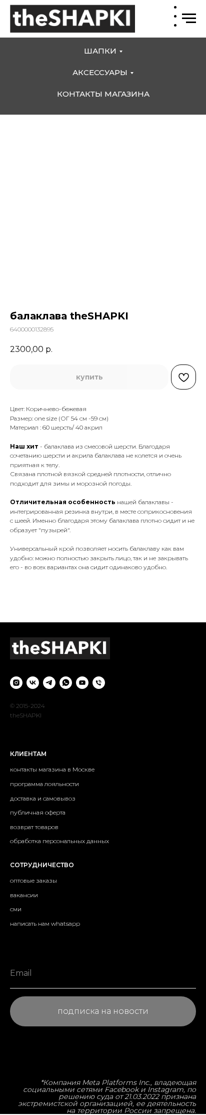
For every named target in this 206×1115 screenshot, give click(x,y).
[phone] (98, 682)
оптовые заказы (33, 880)
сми (16, 909)
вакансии (24, 895)
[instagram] (16, 682)
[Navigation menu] (189, 19)
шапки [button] (100, 51)
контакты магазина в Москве (52, 769)
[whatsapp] (66, 682)
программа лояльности (44, 784)
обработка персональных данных (59, 841)
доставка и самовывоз (43, 798)
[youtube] (82, 682)
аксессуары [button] (100, 72)
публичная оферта (38, 812)
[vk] (32, 682)
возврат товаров (34, 827)
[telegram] (49, 682)
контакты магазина (103, 94)
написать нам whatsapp (45, 923)
